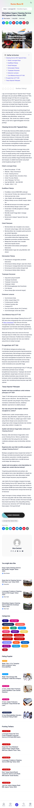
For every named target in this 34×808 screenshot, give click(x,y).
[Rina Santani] (17, 543)
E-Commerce (20, 624)
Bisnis (5, 620)
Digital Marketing (8, 624)
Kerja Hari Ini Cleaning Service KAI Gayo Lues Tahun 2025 (11, 581)
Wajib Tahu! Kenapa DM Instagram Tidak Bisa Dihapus (11, 677)
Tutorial (25, 646)
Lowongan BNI (19, 635)
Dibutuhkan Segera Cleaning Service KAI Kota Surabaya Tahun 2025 (11, 604)
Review (16, 642)
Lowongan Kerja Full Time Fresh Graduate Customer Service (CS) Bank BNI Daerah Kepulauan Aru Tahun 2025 (11, 735)
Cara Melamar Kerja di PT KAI (16, 75)
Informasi (22, 628)
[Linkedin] (20, 550)
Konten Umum (7, 635)
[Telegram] (18, 550)
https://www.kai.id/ (8, 322)
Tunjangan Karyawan (14, 70)
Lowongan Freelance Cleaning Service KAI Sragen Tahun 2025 (12, 592)
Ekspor (5, 628)
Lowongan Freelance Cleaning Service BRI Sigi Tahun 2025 (12, 761)
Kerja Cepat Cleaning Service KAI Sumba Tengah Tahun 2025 (11, 569)
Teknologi (24, 642)
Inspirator (15, 631)
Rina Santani (17, 548)
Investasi (24, 631)
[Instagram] (13, 550)
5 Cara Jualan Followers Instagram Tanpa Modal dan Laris (11, 703)
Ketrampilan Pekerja (13, 68)
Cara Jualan (14, 620)
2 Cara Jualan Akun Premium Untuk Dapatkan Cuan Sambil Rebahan (11, 690)
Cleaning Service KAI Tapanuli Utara (16, 58)
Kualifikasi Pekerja (13, 63)
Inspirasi (6, 631)
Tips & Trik (6, 646)
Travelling (16, 646)
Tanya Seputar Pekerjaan (13, 80)
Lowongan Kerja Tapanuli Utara (10, 520)
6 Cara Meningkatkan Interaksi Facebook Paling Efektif (11, 716)
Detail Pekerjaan (12, 65)
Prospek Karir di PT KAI (12, 78)
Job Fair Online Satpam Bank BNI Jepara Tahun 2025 (11, 786)
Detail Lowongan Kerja (14, 60)
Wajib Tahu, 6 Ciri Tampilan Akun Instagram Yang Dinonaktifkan (10, 665)
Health (13, 628)
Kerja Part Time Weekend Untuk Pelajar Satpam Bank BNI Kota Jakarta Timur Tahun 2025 (11, 748)
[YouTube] (22, 550)
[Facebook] (11, 550)
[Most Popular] (16, 804)
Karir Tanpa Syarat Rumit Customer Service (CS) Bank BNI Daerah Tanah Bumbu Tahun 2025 (11, 773)
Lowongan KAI (19, 638)
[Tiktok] (15, 550)
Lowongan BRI (7, 638)
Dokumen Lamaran (13, 73)
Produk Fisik (7, 642)
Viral (5, 649)
